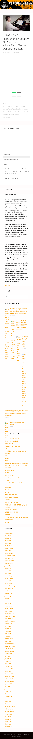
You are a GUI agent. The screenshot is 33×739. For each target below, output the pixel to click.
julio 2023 (8, 626)
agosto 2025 (8, 563)
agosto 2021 (8, 684)
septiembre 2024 (10, 591)
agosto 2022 (8, 653)
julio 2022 (8, 656)
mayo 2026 (8, 540)
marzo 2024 (8, 606)
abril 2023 (8, 633)
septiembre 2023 (10, 621)
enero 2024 (8, 611)
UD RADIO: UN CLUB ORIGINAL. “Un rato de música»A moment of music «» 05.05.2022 (16, 114)
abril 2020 (8, 724)
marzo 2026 (8, 545)
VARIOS (7, 522)
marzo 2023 (8, 636)
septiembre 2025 (10, 561)
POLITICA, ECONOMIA (11, 502)
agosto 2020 (9, 714)
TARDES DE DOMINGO (11, 512)
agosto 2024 (9, 593)
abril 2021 (8, 694)
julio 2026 (8, 535)
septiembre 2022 (10, 651)
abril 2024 (8, 603)
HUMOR (7, 480)
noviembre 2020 (10, 706)
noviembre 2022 (10, 646)
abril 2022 (8, 664)
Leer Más (7, 285)
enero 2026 (8, 550)
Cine (6, 448)
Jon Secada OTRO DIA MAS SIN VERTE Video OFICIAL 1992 (25, 341)
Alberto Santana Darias (12, 441)
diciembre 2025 (9, 553)
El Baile (7, 458)
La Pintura (8, 487)
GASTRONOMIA (9, 475)
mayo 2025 (8, 571)
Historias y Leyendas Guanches (14, 478)
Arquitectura (9, 443)
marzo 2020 (8, 726)
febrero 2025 (9, 578)
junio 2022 (8, 658)
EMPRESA (7, 460)
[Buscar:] (16, 297)
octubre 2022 (9, 648)
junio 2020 (8, 719)
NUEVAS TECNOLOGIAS (12, 497)
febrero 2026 (9, 548)
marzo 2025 (8, 576)
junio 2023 (8, 628)
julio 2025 (8, 566)
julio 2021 (8, 686)
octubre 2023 (9, 618)
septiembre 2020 (10, 711)
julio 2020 (8, 716)
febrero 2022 (9, 669)
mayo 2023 (8, 631)
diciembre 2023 (9, 613)
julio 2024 (8, 596)
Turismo (7, 514)
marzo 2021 (8, 696)
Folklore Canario (10, 470)
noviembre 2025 (10, 555)
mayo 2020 (8, 721)
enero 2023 (8, 641)
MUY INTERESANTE (11, 495)
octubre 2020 (9, 709)
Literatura (8, 490)
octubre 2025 (9, 558)
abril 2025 (8, 573)
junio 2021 (8, 689)
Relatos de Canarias (11, 509)
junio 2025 (8, 568)
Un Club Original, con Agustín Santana (16, 517)
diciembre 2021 (9, 674)
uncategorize (9, 519)
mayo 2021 (8, 691)
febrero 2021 (9, 699)
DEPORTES (8, 455)
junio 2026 (8, 538)
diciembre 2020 (9, 704)
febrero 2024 (9, 608)
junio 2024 (8, 598)
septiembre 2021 (10, 681)
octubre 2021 (9, 679)
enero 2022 (8, 671)
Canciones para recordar (12, 446)
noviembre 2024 (10, 586)
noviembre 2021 (10, 676)
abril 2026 (8, 543)
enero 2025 (8, 581)
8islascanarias (14, 438)
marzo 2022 (8, 666)
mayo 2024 (8, 601)
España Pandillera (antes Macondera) (16, 463)
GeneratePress (16, 736)
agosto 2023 (8, 623)
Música (7, 104)
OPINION (7, 500)
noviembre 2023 (10, 616)
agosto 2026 (9, 533)
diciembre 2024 (9, 583)
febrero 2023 (9, 638)
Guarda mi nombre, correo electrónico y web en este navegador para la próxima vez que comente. (17, 171)
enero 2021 (8, 701)
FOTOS (7, 473)
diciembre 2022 (9, 643)
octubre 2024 (9, 588)
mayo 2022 (8, 661)
